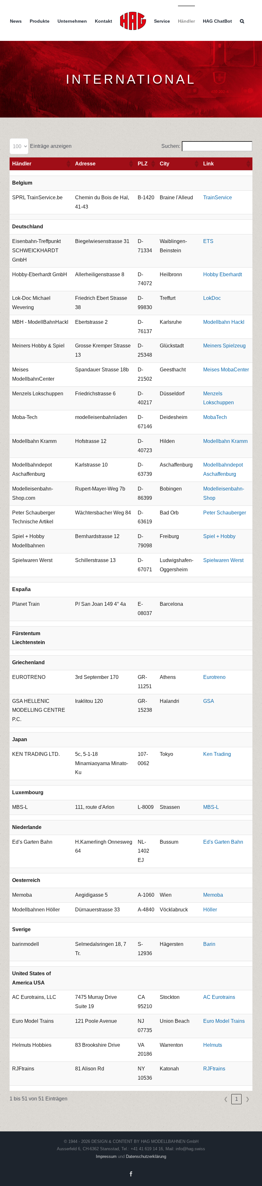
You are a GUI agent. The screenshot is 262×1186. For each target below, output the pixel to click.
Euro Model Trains (224, 1021)
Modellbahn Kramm (225, 441)
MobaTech (215, 417)
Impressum (107, 1156)
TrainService (217, 197)
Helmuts (212, 1045)
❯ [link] (247, 1099)
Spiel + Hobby (219, 536)
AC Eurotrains (219, 997)
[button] (242, 20)
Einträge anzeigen (51, 146)
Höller (210, 909)
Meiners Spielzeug (224, 345)
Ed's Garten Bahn (223, 842)
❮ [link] (226, 1099)
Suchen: (170, 146)
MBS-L (211, 807)
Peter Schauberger (224, 512)
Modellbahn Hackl (223, 322)
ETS (208, 241)
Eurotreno (214, 677)
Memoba (213, 895)
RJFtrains (214, 1068)
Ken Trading (217, 754)
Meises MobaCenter (226, 369)
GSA (208, 701)
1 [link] (236, 1099)
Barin (209, 944)
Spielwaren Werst (223, 560)
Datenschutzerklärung (146, 1156)
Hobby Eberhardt (222, 274)
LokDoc (212, 298)
